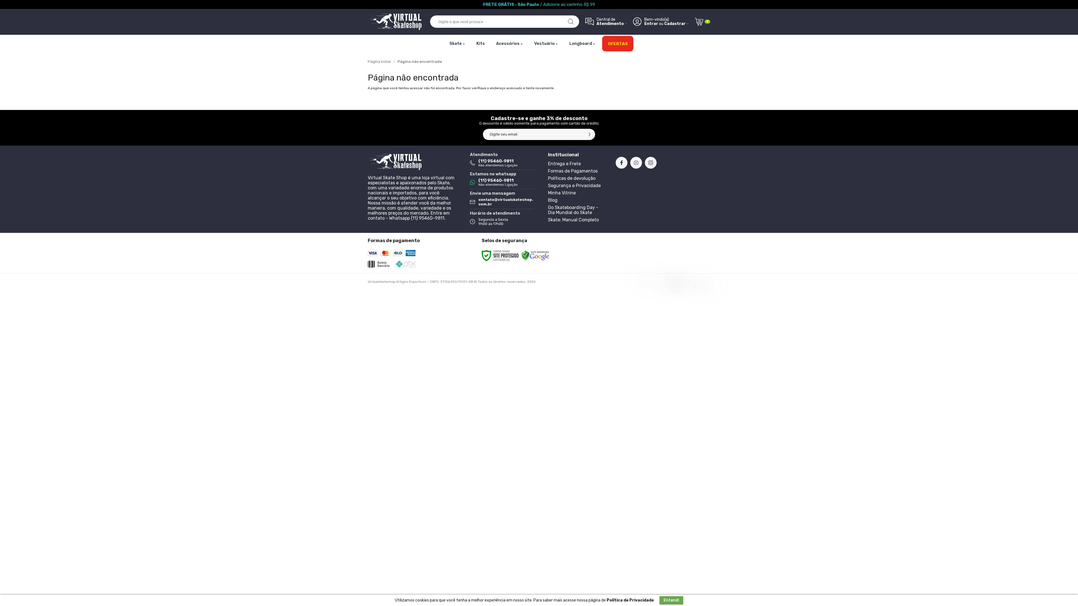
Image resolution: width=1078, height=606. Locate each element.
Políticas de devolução (571, 178)
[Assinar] (589, 134)
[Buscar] (571, 21)
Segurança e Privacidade (574, 185)
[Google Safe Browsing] (535, 255)
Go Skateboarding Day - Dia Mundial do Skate (573, 210)
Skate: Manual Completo (573, 219)
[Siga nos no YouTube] (636, 163)
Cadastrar (675, 24)
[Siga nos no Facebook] (621, 163)
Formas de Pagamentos (573, 171)
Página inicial (379, 61)
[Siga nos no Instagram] (651, 163)
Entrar (651, 24)
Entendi (671, 600)
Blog (553, 200)
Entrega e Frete (564, 163)
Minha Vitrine (562, 193)
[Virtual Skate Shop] (396, 21)
